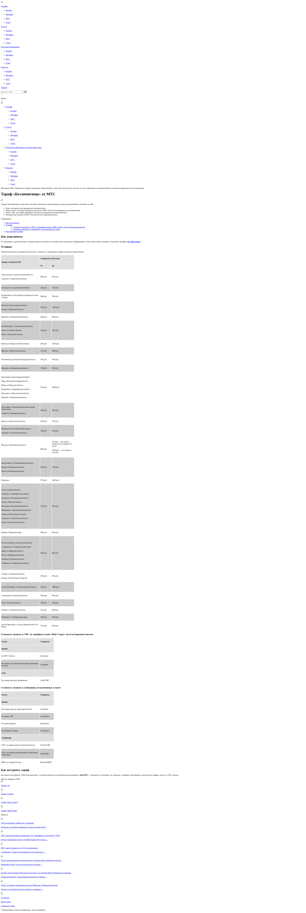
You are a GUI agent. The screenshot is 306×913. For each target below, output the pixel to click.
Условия (9, 225)
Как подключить (12, 223)
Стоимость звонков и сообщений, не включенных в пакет (36, 229)
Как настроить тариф (14, 231)
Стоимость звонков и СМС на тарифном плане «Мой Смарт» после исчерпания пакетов (49, 227)
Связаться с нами (8, 906)
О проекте (5, 898)
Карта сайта (6, 902)
